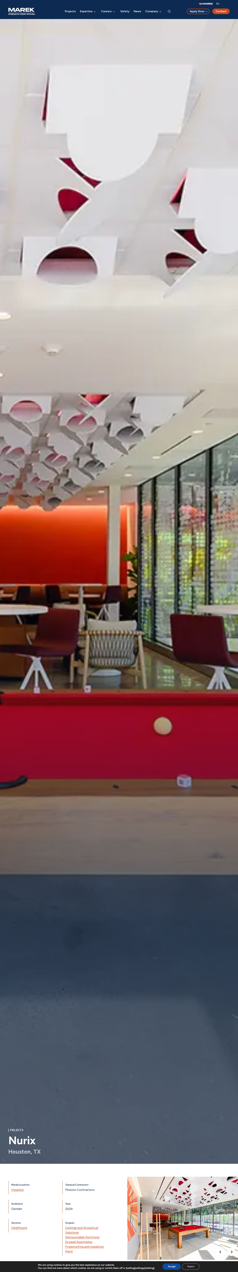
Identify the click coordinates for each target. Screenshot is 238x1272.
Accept (171, 1266)
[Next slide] (232, 1252)
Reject (190, 1266)
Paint (69, 1251)
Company (151, 11)
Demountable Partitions (82, 1237)
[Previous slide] (220, 1252)
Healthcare (19, 1228)
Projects (70, 11)
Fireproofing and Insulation (84, 1247)
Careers (106, 11)
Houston (17, 1190)
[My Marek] (206, 4)
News (137, 11)
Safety (124, 11)
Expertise (86, 11)
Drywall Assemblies (78, 1242)
